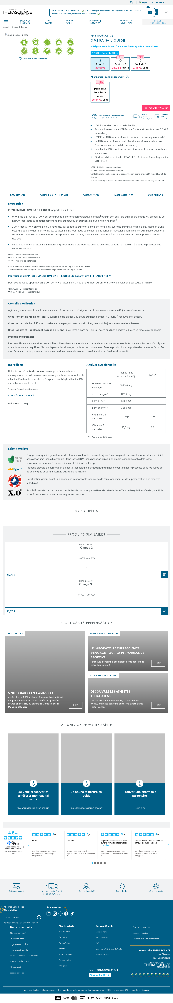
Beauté (62, 948)
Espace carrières (17, 972)
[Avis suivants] (168, 845)
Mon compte (101, 931)
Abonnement (15, 967)
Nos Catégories (5, 22)
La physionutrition (17, 938)
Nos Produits (66, 926)
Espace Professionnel (141, 927)
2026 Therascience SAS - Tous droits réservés (128, 990)
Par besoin (48, 21)
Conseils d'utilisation (54, 195)
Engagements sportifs (19, 950)
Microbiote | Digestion (126, 21)
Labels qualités (123, 195)
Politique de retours (103, 954)
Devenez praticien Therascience (146, 938)
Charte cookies (49, 990)
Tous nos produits (25, 21)
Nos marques (64, 931)
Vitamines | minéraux (95, 21)
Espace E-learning (140, 933)
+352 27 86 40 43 (99, 974)
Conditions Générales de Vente (109, 948)
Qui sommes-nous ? (18, 933)
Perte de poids (68, 21)
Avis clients (155, 195)
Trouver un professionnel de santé (24, 955)
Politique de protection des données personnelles (81, 990)
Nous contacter (102, 937)
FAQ (97, 943)
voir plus (105, 845)
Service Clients (104, 926)
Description (17, 195)
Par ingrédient (64, 943)
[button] (146, 2)
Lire (75, 705)
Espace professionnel (158, 21)
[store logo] (17, 12)
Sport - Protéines (65, 954)
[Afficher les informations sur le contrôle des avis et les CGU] (23, 847)
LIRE (158, 705)
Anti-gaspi (63, 965)
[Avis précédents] (28, 845)
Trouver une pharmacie (19, 961)
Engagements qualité (19, 944)
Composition (91, 195)
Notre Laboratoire (21, 927)
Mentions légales (31, 990)
